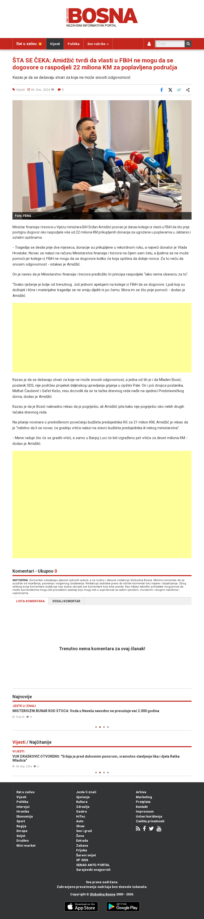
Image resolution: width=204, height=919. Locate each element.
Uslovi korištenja (149, 816)
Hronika (22, 811)
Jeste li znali (86, 792)
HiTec (80, 816)
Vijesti (55, 44)
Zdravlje (83, 807)
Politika (74, 44)
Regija (21, 826)
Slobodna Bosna (102, 894)
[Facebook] (144, 829)
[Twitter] (151, 829)
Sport (20, 821)
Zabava (82, 845)
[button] (187, 105)
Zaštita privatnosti (150, 821)
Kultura (82, 802)
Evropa (21, 831)
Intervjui (23, 807)
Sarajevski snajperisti (93, 870)
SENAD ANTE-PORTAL (93, 865)
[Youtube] (158, 829)
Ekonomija (24, 816)
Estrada (82, 840)
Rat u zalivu (25, 792)
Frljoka (81, 850)
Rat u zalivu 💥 (29, 44)
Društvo (22, 840)
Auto (79, 821)
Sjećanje (83, 797)
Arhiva (141, 792)
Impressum (145, 811)
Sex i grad (84, 831)
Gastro (81, 811)
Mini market (25, 845)
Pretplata (143, 802)
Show (80, 826)
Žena (80, 836)
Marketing (144, 797)
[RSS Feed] (138, 829)
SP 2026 (82, 860)
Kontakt (142, 807)
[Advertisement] (102, 337)
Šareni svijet (86, 855)
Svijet (20, 836)
